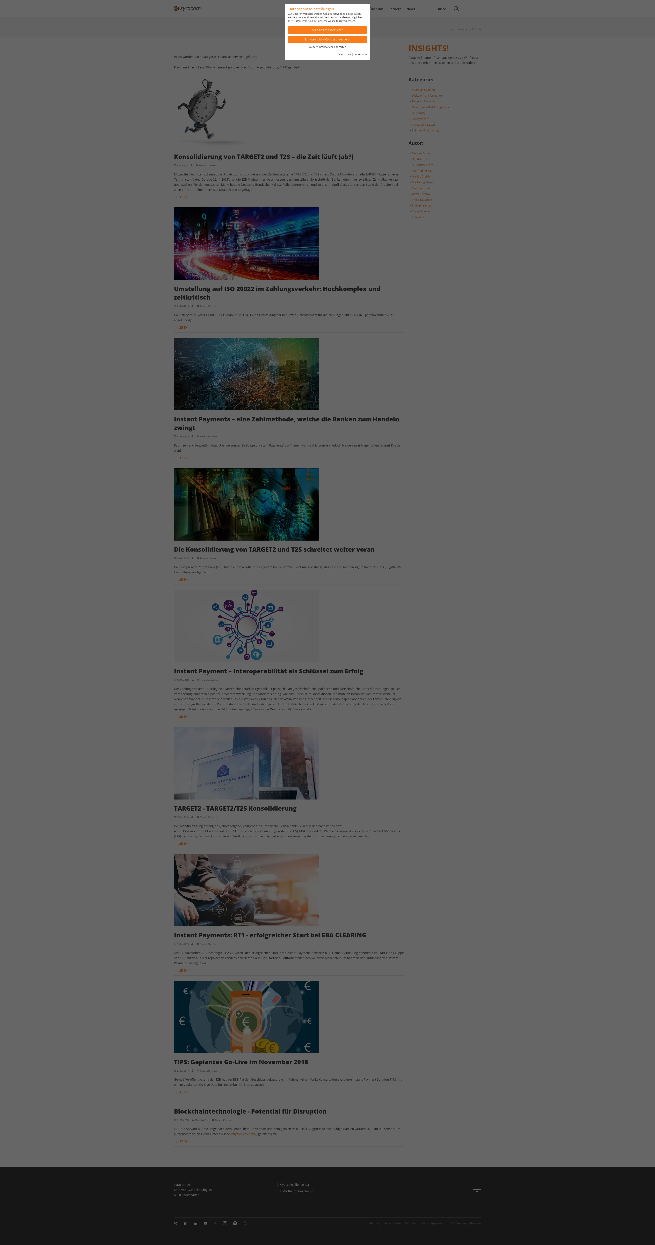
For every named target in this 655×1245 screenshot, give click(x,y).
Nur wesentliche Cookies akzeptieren (327, 39)
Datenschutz (344, 54)
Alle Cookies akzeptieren (327, 30)
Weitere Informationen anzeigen (327, 46)
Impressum (360, 54)
